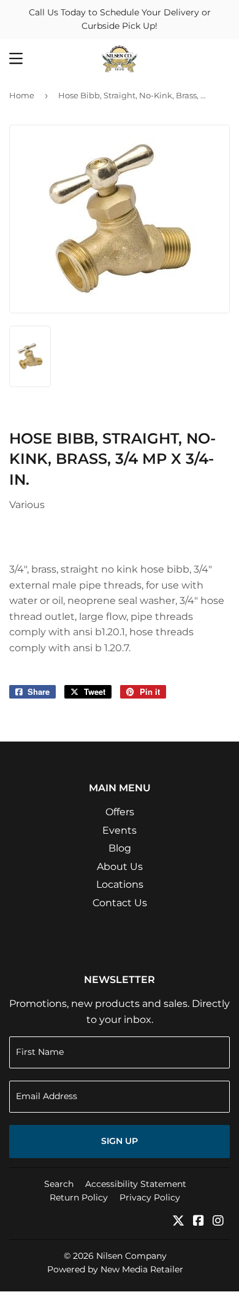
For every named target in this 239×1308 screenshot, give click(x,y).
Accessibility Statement (135, 1184)
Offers (119, 812)
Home (21, 95)
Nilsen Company (131, 1256)
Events (119, 830)
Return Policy (79, 1197)
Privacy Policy (150, 1197)
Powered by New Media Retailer (115, 1269)
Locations (119, 884)
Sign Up (119, 1140)
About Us (120, 866)
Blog (119, 848)
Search (59, 1184)
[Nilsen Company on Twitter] (178, 1222)
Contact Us (120, 903)
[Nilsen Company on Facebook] (198, 1222)
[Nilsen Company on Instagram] (218, 1222)
